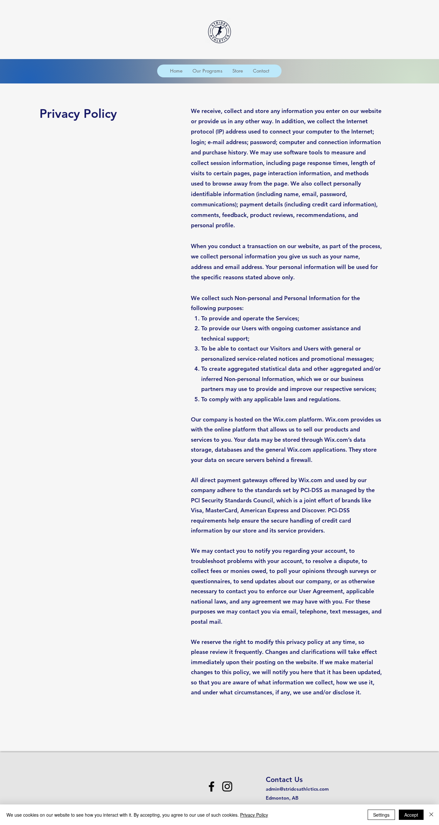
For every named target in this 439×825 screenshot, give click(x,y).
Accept (411, 815)
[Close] (431, 815)
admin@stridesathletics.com (297, 789)
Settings (381, 815)
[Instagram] (227, 786)
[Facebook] (211, 786)
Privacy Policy (254, 815)
